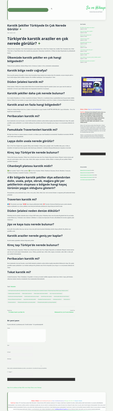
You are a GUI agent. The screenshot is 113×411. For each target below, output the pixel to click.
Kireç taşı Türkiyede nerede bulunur (14, 299)
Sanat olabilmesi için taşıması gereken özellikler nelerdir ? (90, 57)
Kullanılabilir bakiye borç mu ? (85, 42)
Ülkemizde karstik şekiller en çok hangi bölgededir (47, 302)
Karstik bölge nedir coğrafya (46, 296)
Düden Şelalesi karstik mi (27, 293)
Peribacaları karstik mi (57, 299)
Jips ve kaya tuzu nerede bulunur (56, 293)
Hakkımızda (42, 10)
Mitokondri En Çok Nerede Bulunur (64, 312)
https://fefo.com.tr (23, 387)
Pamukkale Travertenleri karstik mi (44, 299)
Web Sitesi (9, 358)
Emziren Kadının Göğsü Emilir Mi (86, 175)
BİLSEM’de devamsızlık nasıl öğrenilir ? (87, 60)
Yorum (8, 328)
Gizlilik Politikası (22, 10)
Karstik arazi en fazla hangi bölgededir (15, 296)
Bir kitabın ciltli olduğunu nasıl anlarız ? (87, 27)
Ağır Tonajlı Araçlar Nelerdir (85, 179)
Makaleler (13, 286)
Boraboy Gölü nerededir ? (85, 53)
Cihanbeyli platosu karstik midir (14, 293)
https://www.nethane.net (13, 387)
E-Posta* (9, 352)
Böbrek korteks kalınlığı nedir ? (86, 35)
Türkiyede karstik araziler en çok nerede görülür (26, 302)
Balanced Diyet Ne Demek (85, 170)
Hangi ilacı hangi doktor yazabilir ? (86, 31)
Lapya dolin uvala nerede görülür (30, 299)
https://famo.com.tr (32, 387)
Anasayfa (12, 10)
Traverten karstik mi (11, 302)
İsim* (8, 345)
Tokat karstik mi (67, 299)
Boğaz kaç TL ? (83, 46)
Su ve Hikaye (96, 8)
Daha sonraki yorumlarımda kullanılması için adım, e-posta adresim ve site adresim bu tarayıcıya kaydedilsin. (27, 368)
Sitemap (39, 387)
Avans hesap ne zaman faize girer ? (86, 49)
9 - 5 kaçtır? (9, 371)
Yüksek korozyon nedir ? (84, 38)
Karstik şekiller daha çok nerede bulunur (61, 296)
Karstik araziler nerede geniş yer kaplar (32, 296)
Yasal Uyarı (32, 10)
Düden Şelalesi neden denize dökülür (41, 293)
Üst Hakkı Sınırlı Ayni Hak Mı (16, 312)
